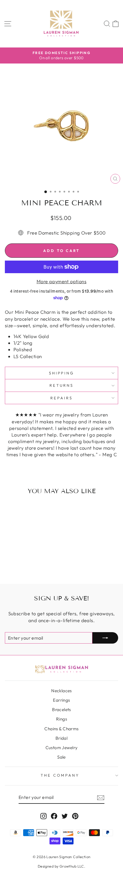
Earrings (61, 700)
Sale (61, 757)
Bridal (61, 738)
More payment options (61, 281)
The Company (60, 775)
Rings (61, 719)
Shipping (61, 373)
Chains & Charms (61, 728)
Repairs (61, 398)
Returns (61, 385)
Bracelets (61, 709)
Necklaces (61, 690)
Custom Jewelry (61, 747)
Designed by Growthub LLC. (61, 866)
